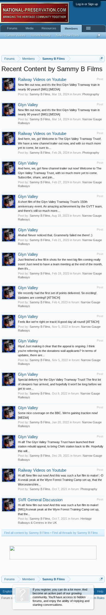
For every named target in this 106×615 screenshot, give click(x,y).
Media (29, 28)
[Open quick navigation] (101, 58)
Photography (90, 94)
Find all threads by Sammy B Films (75, 532)
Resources (49, 28)
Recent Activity (41, 35)
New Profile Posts (67, 35)
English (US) (11, 591)
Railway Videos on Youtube (42, 79)
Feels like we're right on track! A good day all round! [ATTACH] (58, 321)
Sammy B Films (40, 94)
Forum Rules (96, 598)
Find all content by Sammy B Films (26, 532)
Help (100, 591)
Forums (12, 28)
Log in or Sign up (87, 4)
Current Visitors (15, 35)
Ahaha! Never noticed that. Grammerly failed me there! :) (55, 235)
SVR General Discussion (40, 500)
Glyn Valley (28, 105)
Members (71, 28)
